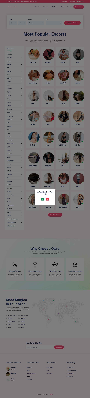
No (47, 199)
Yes (43, 199)
